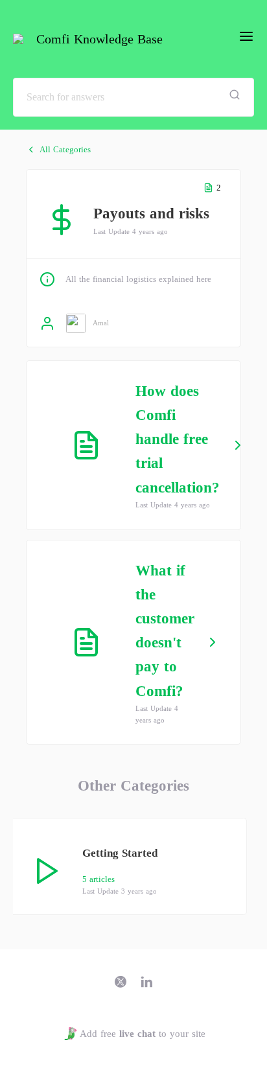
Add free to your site (142, 1033)
